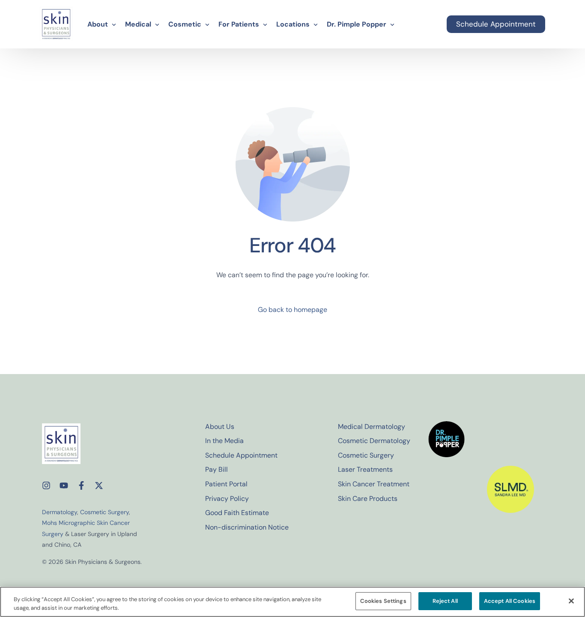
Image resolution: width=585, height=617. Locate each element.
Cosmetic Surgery (104, 512)
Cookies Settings (383, 601)
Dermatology (59, 512)
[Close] (571, 600)
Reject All (445, 601)
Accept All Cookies (509, 601)
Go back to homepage (292, 309)
